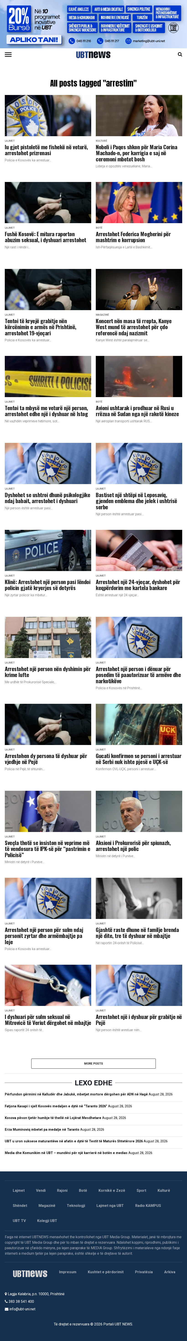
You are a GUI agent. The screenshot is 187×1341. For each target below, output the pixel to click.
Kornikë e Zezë (112, 1190)
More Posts (93, 1063)
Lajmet (19, 1190)
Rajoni (62, 1190)
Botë (83, 1190)
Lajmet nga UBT (110, 1205)
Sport (141, 1190)
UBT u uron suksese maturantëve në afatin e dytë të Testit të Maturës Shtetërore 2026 (74, 1141)
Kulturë (164, 1190)
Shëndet (20, 1205)
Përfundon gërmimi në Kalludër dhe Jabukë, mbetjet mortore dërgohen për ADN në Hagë (76, 1094)
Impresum (67, 1272)
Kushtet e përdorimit (106, 1272)
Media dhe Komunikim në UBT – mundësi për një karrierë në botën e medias (66, 1153)
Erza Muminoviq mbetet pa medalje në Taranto (42, 1130)
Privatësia (144, 1272)
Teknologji (76, 1205)
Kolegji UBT (47, 1221)
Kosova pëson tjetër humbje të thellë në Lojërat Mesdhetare (53, 1118)
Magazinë (47, 1205)
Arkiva (169, 1272)
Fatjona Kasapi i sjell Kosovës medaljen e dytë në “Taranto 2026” (56, 1106)
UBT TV (19, 1221)
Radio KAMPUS (148, 1205)
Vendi (41, 1190)
